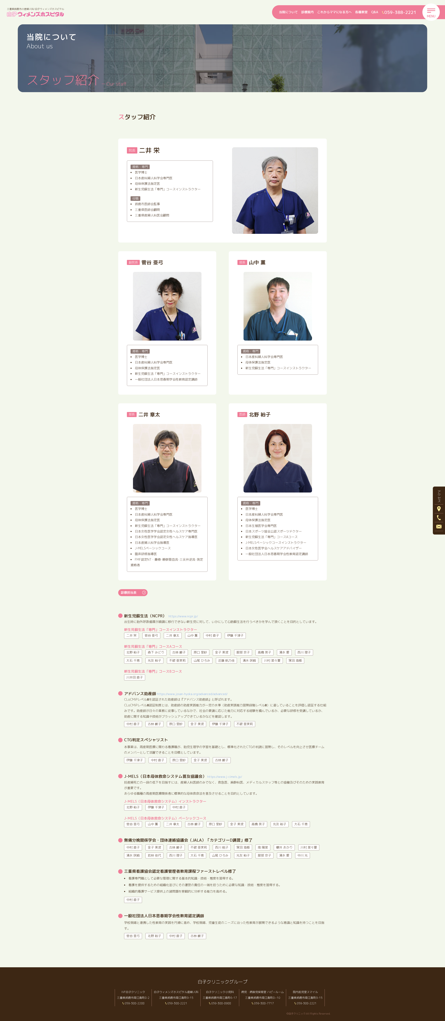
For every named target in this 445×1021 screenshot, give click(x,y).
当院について (288, 12)
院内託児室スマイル (305, 992)
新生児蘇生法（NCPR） (161, 616)
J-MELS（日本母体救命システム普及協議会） (183, 776)
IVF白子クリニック (133, 992)
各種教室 (361, 12)
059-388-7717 (264, 1003)
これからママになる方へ (334, 12)
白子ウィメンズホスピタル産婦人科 (176, 992)
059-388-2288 (134, 1003)
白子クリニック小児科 (220, 992)
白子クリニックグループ (222, 982)
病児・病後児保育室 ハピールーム (262, 992)
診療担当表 (128, 592)
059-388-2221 (177, 1003)
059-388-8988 (221, 1003)
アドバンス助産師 (176, 693)
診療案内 (307, 12)
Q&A (374, 12)
